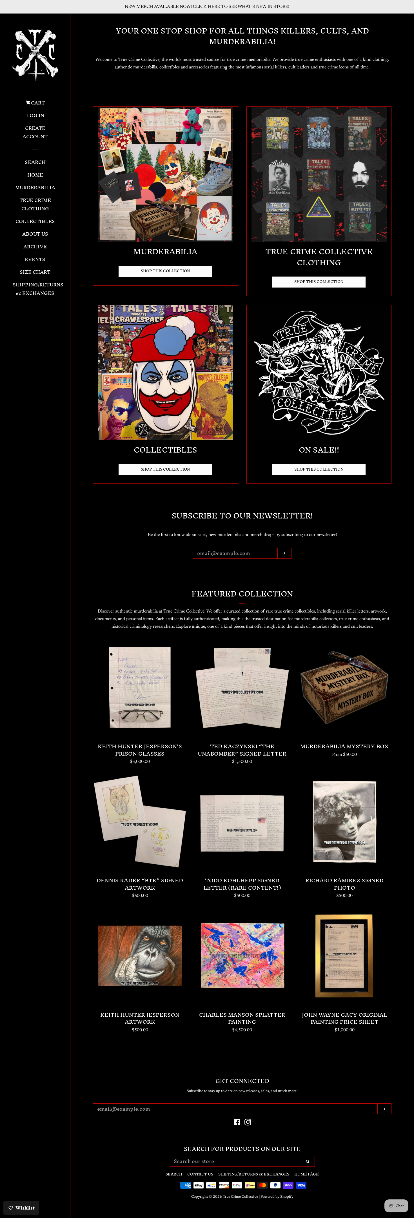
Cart (37, 103)
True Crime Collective (240, 1197)
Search (35, 163)
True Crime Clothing (35, 205)
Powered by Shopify (277, 1197)
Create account (35, 133)
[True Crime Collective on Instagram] (247, 1123)
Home (35, 175)
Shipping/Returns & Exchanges (35, 289)
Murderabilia (35, 188)
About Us (35, 234)
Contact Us (200, 1174)
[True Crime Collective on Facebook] (237, 1123)
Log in (35, 116)
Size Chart (35, 272)
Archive (35, 247)
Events (35, 260)
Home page (306, 1174)
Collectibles (35, 222)
